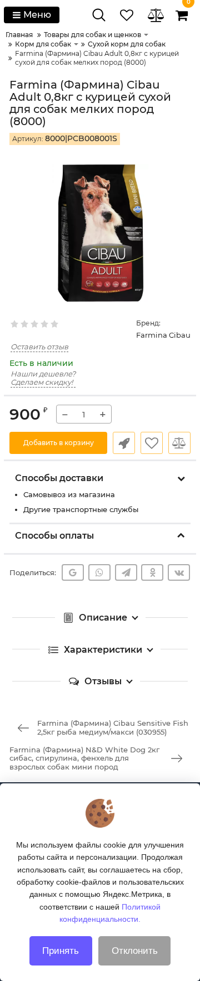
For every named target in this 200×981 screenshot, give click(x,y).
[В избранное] (152, 443)
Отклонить (135, 951)
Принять (60, 951)
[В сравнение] (179, 443)
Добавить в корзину (58, 442)
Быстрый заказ (124, 443)
